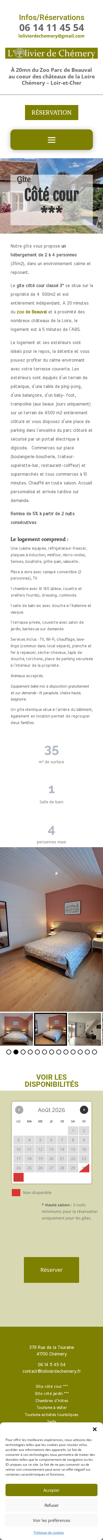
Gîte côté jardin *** (52, 1394)
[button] (95, 1429)
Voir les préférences (51, 1520)
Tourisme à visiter (52, 1408)
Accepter (51, 1490)
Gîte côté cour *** (51, 1387)
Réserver (51, 1270)
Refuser (51, 1505)
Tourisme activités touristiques (51, 1415)
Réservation (52, 112)
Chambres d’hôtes (51, 1401)
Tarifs (51, 1422)
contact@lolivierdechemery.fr (51, 1371)
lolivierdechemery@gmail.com (51, 36)
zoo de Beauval (31, 312)
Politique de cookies (49, 1532)
